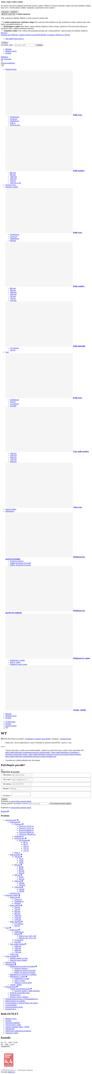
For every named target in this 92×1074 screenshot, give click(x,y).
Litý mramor (14, 348)
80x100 (21, 871)
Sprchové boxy (10, 185)
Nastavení (5, 12)
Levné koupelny (11, 1005)
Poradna (8, 1021)
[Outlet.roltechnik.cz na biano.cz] (8, 1066)
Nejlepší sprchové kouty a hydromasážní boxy (21, 999)
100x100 (22, 885)
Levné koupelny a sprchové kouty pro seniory (21, 1003)
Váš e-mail (6, 779)
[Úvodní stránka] (8, 63)
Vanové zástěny (10, 509)
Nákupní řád (9, 1029)
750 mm (13, 298)
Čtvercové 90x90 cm (26, 832)
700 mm (13, 181)
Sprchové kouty (11, 69)
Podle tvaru (14, 822)
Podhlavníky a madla (17, 660)
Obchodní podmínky (12, 1023)
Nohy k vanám (15, 662)
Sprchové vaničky (11, 187)
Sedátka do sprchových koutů (20, 563)
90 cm (25, 844)
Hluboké (13, 241)
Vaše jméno (7, 775)
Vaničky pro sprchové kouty (20, 989)
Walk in (12, 123)
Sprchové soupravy (17, 561)
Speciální (13, 406)
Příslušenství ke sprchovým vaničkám (23, 974)
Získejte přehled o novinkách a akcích (14, 803)
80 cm (25, 842)
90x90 (21, 877)
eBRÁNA (11, 1072)
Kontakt (8, 53)
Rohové (12, 402)
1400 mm (13, 453)
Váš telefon (7, 784)
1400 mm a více (15, 183)
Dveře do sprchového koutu (20, 993)
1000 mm (13, 177)
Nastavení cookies (11, 1033)
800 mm (13, 173)
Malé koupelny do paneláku (15, 1001)
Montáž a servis (10, 51)
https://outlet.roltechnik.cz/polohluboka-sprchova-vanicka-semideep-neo (30, 756)
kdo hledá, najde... (7, 45)
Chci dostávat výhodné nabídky (60, 803)
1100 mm (13, 300)
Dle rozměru (23, 840)
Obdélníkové (14, 121)
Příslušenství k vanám (18, 976)
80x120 (21, 873)
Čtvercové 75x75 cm (26, 828)
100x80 (21, 883)
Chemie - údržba (16, 985)
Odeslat (4, 799)
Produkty (4, 811)
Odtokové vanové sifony (18, 664)
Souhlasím (14, 12)
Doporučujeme (10, 987)
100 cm (26, 846)
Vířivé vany (14, 954)
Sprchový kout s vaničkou (19, 997)
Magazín (8, 49)
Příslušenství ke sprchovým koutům (22, 966)
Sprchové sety (15, 893)
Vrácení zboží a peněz (13, 1025)
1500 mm (13, 455)
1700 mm (13, 460)
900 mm (13, 175)
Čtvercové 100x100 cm (27, 834)
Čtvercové (13, 119)
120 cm (26, 851)
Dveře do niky (15, 125)
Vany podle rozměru (17, 944)
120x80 (21, 889)
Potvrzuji (4, 33)
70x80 (21, 861)
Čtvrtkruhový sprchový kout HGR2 (37, 739)
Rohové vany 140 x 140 (27, 936)
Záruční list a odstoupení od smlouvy (18, 1031)
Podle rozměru (15, 855)
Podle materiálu (15, 922)
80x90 (21, 869)
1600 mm (13, 457)
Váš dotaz (6, 796)
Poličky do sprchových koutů (20, 565)
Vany (7, 352)
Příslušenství (9, 511)
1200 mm (13, 179)
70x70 (21, 859)
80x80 (21, 867)
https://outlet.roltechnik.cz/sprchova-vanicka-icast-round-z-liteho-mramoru (55, 754)
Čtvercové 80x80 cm (26, 830)
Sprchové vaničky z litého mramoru (27, 991)
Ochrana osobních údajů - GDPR (17, 1027)
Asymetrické (14, 404)
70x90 (21, 863)
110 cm (25, 848)
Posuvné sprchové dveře (14, 1007)
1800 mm (13, 462)
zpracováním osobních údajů (21, 801)
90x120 (21, 879)
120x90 (21, 891)
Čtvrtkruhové (14, 117)
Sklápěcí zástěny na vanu (19, 958)
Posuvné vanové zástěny (18, 960)
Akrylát (12, 350)
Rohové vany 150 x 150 (27, 938)
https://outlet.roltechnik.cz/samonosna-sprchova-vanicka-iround (27, 752)
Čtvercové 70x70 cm (26, 826)
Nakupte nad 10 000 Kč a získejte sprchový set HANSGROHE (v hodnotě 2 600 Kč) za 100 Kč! (35, 35)
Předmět (6, 789)
